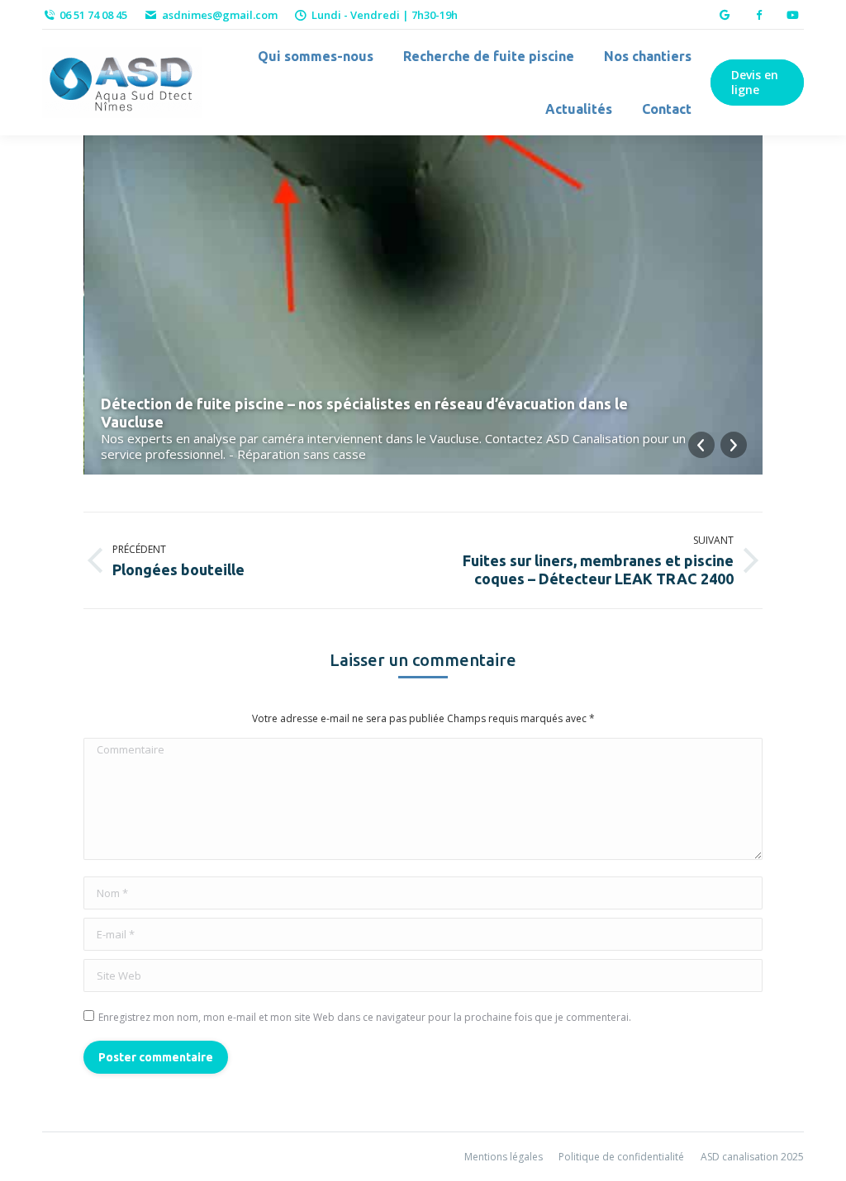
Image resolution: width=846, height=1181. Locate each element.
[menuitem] (315, 56)
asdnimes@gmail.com (219, 14)
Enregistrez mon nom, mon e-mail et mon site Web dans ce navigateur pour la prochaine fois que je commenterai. (364, 1017)
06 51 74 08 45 (93, 14)
